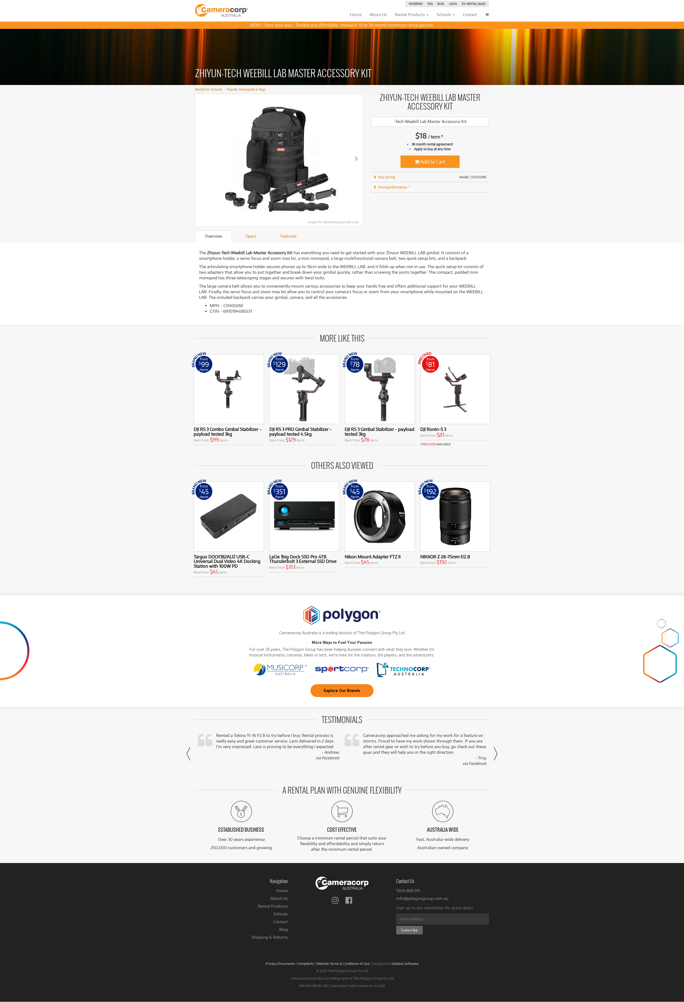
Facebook (416, 3)
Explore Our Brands (342, 690)
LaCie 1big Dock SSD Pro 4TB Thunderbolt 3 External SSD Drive (303, 559)
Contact (280, 921)
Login (453, 3)
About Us (279, 898)
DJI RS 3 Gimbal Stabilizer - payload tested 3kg (379, 431)
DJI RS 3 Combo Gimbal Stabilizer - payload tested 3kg (227, 431)
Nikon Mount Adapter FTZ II (373, 556)
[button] (188, 753)
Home (282, 890)
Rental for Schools (208, 89)
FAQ (430, 3)
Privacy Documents (280, 963)
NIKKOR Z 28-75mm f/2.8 (445, 556)
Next (356, 158)
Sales (473, 3)
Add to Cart (432, 161)
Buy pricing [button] (386, 177)
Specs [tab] (251, 236)
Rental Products (273, 906)
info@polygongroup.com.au (422, 898)
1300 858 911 (408, 890)
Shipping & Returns (269, 937)
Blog (440, 3)
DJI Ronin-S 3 (433, 429)
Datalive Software (404, 963)
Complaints (305, 963)
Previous (202, 158)
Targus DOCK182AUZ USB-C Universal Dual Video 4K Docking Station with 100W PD (227, 561)
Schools (280, 913)
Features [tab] (288, 236)
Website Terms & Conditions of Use (343, 963)
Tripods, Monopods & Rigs (246, 89)
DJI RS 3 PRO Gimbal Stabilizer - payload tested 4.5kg (300, 431)
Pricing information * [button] (394, 187)
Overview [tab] (213, 236)
